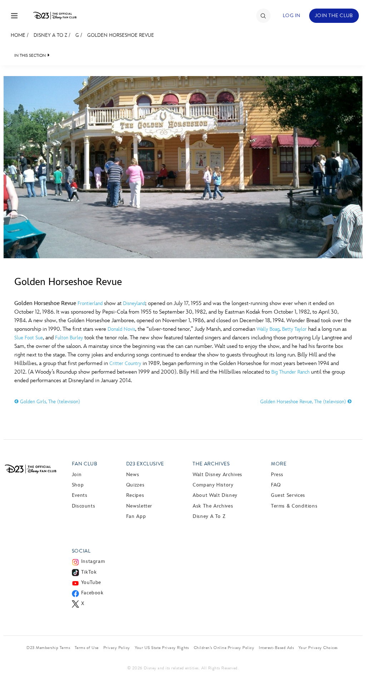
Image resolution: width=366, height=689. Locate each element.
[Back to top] (352, 668)
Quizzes (135, 485)
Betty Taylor (294, 329)
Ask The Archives (213, 506)
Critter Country (125, 363)
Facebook (92, 593)
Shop (78, 485)
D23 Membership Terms (48, 647)
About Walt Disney (215, 495)
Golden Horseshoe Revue (120, 35)
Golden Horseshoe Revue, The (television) (303, 402)
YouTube (91, 582)
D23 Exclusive (145, 464)
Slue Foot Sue (28, 338)
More (279, 464)
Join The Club (334, 15)
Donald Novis (121, 329)
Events (80, 495)
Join (77, 474)
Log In (292, 15)
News (132, 474)
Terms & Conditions (294, 506)
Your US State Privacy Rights (162, 647)
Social (81, 551)
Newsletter (139, 506)
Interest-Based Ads (276, 647)
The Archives (211, 464)
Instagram (93, 561)
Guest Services (288, 495)
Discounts (83, 506)
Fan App (136, 516)
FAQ (276, 485)
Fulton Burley (69, 338)
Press (277, 474)
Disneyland (134, 303)
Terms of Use (87, 647)
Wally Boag (268, 329)
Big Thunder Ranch (290, 372)
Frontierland (90, 303)
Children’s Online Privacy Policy (224, 647)
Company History (213, 485)
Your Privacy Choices (318, 647)
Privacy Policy (116, 647)
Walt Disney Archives (217, 474)
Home (18, 35)
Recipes (135, 495)
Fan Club (85, 464)
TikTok (89, 572)
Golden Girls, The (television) (49, 402)
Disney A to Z (50, 35)
